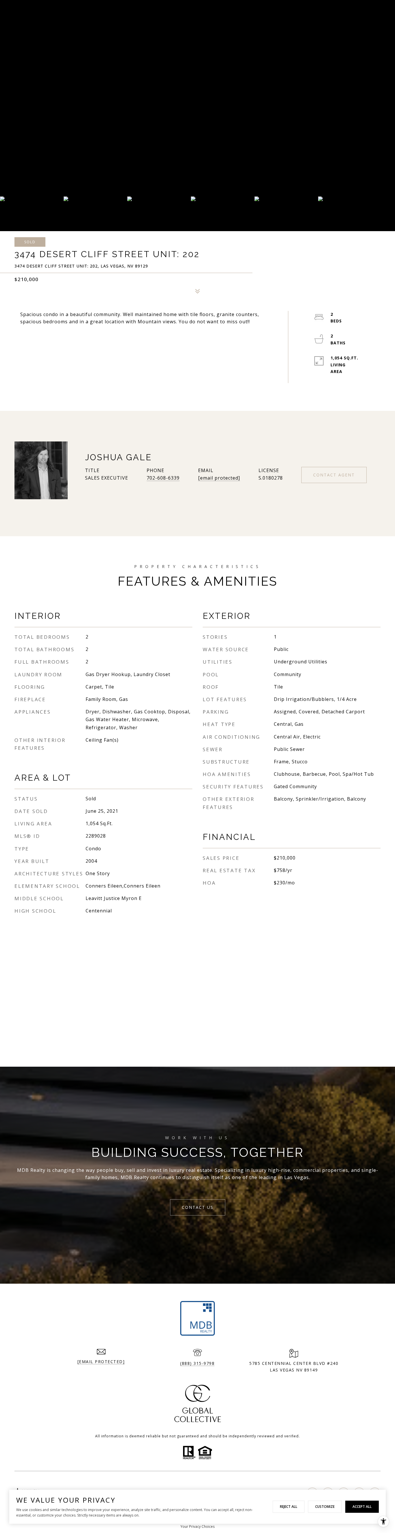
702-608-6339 (163, 478)
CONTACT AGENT (334, 475)
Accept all (362, 1506)
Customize (325, 1506)
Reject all (288, 1506)
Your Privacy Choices (197, 1526)
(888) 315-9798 (197, 1363)
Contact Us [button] (197, 1207)
